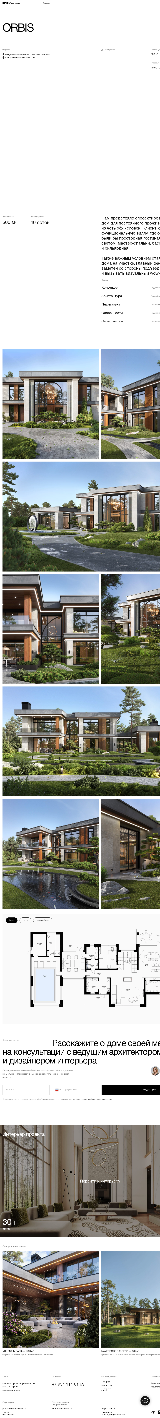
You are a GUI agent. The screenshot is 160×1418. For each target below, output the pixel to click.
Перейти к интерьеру (100, 1181)
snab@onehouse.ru (62, 1409)
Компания (126, 3)
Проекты (104, 3)
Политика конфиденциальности (113, 1413)
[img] (11, 3)
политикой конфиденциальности (97, 1099)
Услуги (115, 3)
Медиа (147, 3)
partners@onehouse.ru (14, 1409)
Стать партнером (8, 1413)
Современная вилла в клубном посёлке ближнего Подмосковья (27, 1355)
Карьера (137, 3)
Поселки (46, 3)
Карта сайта (108, 1409)
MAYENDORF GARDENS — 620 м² (119, 1351)
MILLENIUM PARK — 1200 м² (18, 1351)
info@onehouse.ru (11, 1391)
